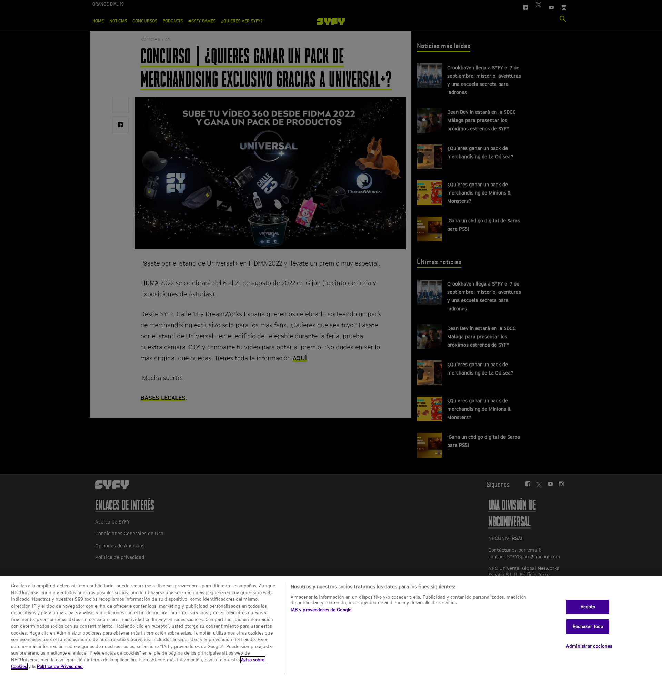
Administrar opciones (589, 646)
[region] (331, 627)
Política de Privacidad (60, 666)
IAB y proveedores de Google (321, 609)
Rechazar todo (588, 626)
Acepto (588, 606)
